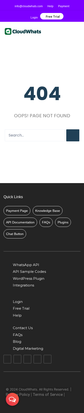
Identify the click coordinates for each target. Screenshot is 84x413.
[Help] (50, 3)
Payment (63, 6)
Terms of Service (48, 394)
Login (34, 17)
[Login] (34, 14)
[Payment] (64, 3)
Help (50, 6)
